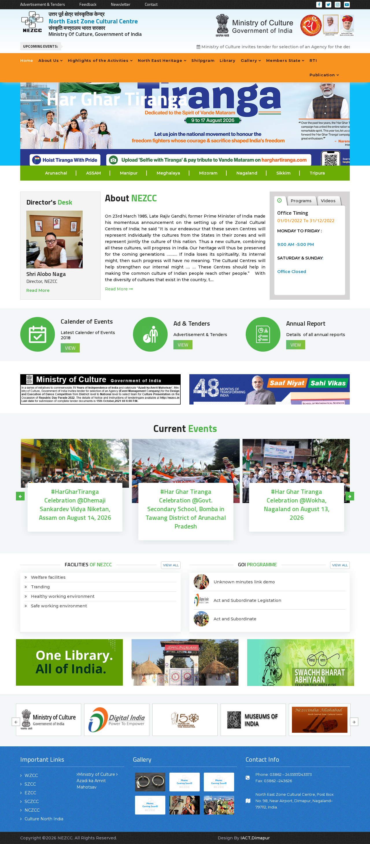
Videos (328, 200)
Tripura (317, 173)
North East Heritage (160, 60)
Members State (283, 60)
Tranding (40, 586)
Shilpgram (202, 60)
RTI (313, 60)
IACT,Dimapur (255, 838)
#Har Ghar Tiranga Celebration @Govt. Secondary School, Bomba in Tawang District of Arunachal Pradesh (185, 509)
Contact (151, 4)
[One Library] (69, 662)
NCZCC (32, 810)
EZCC (30, 792)
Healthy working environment (63, 596)
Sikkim (283, 173)
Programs (301, 200)
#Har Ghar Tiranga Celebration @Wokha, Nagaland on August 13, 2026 (296, 504)
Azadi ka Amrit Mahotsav (91, 784)
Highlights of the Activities (98, 60)
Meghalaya (168, 173)
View (70, 347)
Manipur (129, 173)
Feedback (88, 4)
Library (227, 60)
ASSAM (93, 173)
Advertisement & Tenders (42, 4)
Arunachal (56, 173)
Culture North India (44, 818)
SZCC (30, 784)
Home (26, 60)
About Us (48, 60)
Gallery (249, 60)
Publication (322, 75)
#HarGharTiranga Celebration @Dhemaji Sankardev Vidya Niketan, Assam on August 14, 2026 (74, 504)
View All (171, 565)
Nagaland (246, 173)
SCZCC (32, 801)
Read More (37, 290)
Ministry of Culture (96, 774)
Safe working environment (59, 606)
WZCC (31, 775)
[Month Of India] (100, 389)
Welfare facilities (48, 577)
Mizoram (208, 173)
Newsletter (120, 4)
